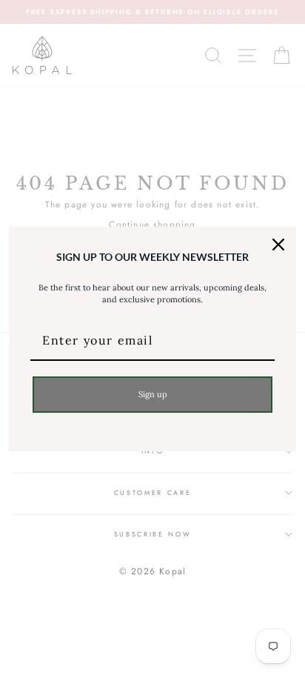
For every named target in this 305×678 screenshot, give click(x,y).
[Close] (278, 244)
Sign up (152, 394)
